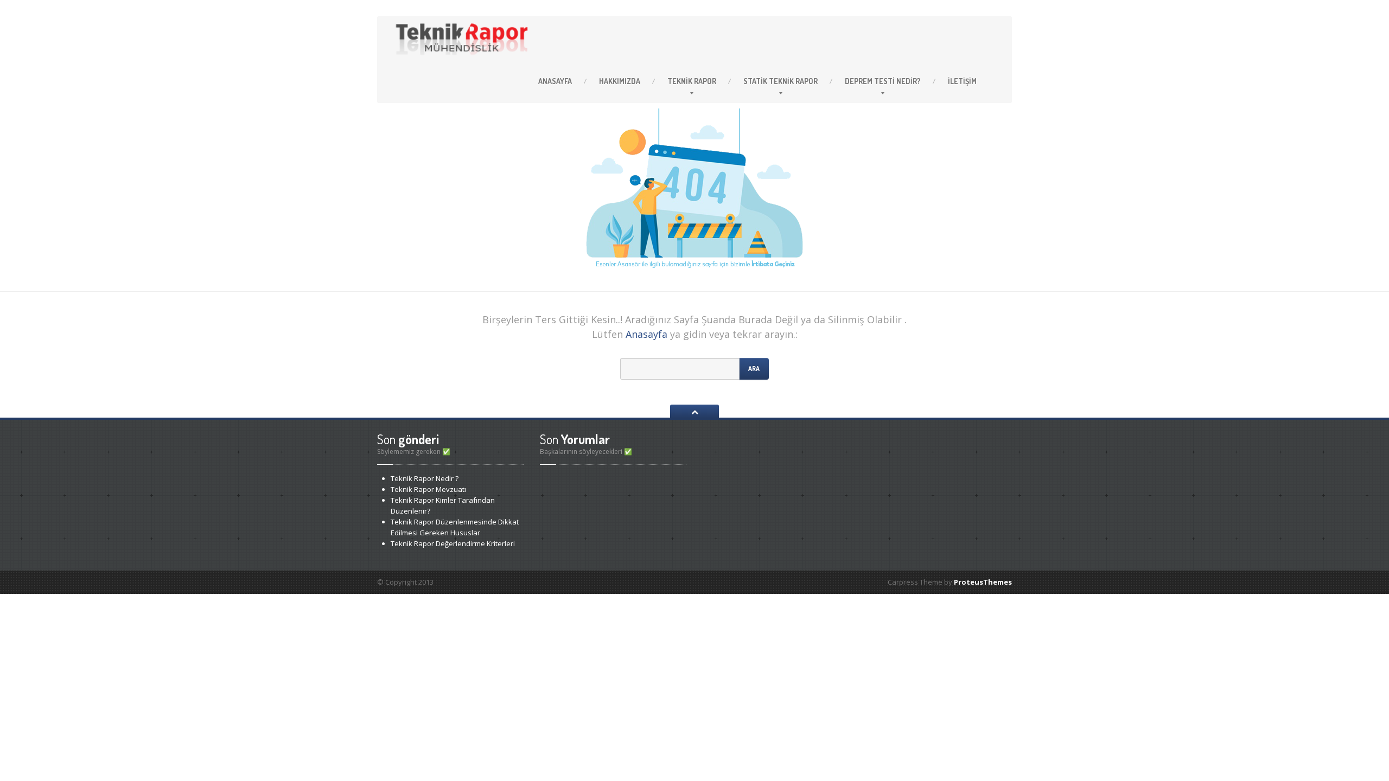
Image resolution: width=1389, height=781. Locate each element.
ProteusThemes (983, 582)
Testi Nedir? (883, 81)
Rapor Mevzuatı (428, 489)
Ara (754, 368)
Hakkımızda (619, 81)
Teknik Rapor (780, 81)
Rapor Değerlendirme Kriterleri (453, 543)
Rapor (691, 81)
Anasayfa (555, 81)
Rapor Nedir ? (424, 478)
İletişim (962, 81)
